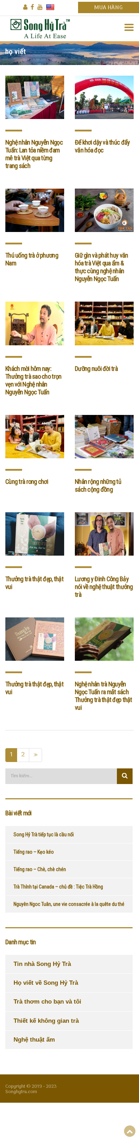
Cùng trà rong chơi (26, 481)
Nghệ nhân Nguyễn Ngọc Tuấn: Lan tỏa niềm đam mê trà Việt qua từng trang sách (34, 154)
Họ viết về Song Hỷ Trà (46, 982)
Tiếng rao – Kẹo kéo (34, 852)
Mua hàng (108, 8)
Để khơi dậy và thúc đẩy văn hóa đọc (102, 146)
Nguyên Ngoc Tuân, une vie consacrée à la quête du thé (69, 904)
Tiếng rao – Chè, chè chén (40, 869)
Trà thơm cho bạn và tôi (47, 1001)
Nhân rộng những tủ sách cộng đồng (98, 485)
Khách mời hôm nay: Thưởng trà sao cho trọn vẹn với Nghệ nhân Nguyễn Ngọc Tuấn (33, 380)
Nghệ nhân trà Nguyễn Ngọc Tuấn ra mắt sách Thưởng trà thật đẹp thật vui (103, 695)
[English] (50, 7)
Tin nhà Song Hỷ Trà (42, 964)
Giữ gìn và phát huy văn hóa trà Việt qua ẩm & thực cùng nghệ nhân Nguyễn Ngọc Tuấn (101, 267)
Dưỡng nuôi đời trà (96, 368)
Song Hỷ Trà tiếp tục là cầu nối (44, 834)
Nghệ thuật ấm (34, 1039)
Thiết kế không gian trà (46, 1020)
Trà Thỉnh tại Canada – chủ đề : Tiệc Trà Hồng (58, 887)
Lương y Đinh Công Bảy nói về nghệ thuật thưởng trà (104, 586)
